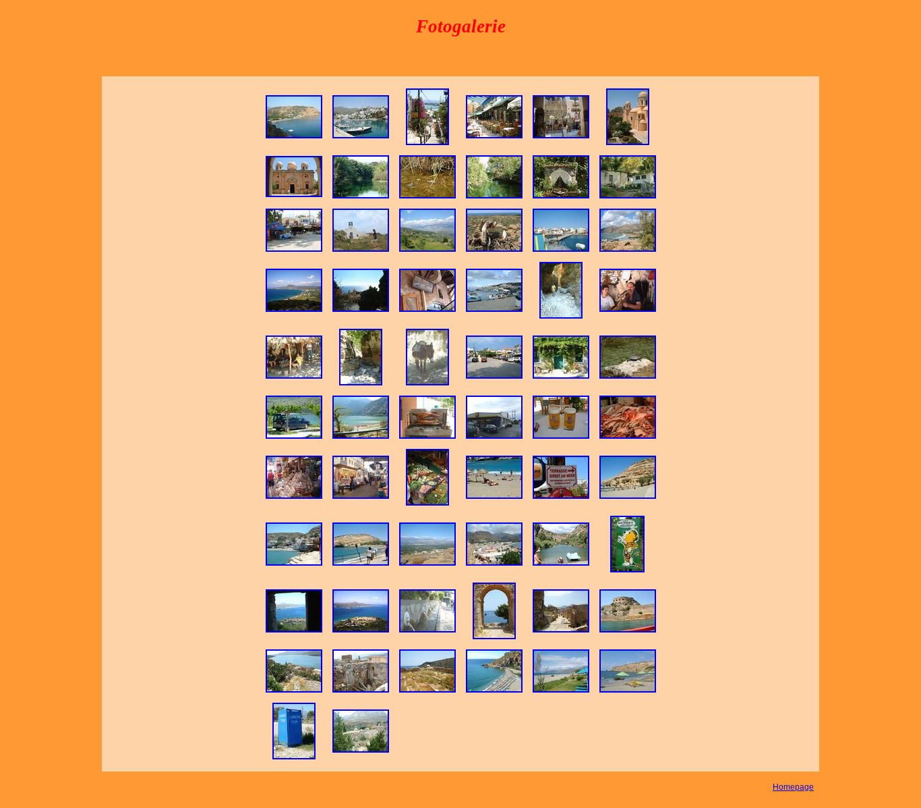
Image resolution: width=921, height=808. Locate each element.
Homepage (793, 787)
